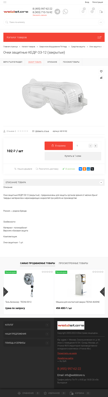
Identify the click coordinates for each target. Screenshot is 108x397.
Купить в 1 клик (73, 156)
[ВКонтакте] (80, 169)
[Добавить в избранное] (101, 71)
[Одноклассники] (84, 169)
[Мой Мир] (88, 169)
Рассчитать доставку (48, 169)
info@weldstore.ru (75, 375)
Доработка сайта (65, 358)
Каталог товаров (17, 37)
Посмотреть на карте (67, 353)
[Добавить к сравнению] (101, 77)
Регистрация (97, 2)
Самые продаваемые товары (37, 263)
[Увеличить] (54, 95)
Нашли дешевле (24, 169)
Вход (87, 2)
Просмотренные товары (73, 263)
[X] (92, 169)
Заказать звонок (40, 15)
